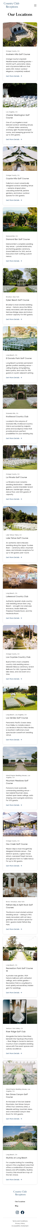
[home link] (20, 1193)
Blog (16, 1206)
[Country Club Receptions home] (11, 5)
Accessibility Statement (20, 1226)
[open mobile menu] (35, 5)
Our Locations (20, 1201)
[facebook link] (22, 1212)
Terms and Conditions (20, 1221)
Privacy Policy (20, 1223)
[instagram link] (17, 1212)
